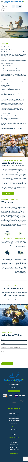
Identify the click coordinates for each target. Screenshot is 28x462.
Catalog (14, 434)
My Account (14, 429)
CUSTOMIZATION (14, 444)
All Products (14, 423)
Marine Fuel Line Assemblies (14, 410)
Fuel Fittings (14, 415)
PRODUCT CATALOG (14, 449)
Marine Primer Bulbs (14, 413)
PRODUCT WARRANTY (14, 447)
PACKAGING (14, 442)
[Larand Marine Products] (14, 2)
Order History (14, 431)
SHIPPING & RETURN (13, 439)
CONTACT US (7, 193)
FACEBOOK (14, 455)
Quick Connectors (14, 418)
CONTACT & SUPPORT (14, 391)
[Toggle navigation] (3, 9)
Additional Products (14, 420)
